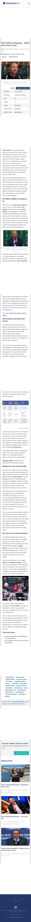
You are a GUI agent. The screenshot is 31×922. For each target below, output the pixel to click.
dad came (13, 211)
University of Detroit (11, 694)
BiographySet (18, 701)
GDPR (20, 911)
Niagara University (21, 685)
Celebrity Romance (22, 679)
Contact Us (17, 901)
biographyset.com (13, 917)
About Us (15, 899)
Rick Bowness (18, 688)
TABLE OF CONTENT (23, 88)
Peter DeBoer (9, 688)
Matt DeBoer (23, 683)
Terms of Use (24, 910)
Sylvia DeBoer (9, 692)
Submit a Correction (21, 753)
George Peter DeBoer (20, 681)
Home (8, 899)
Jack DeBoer (15, 683)
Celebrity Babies (10, 679)
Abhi (5, 57)
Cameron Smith (20, 677)
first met (4, 479)
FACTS (13, 88)
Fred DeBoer (9, 681)
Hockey (8, 683)
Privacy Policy (14, 911)
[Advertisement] (15, 22)
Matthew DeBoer (10, 685)
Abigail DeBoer (10, 677)
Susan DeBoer (21, 690)
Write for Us (23, 899)
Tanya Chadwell (19, 692)
